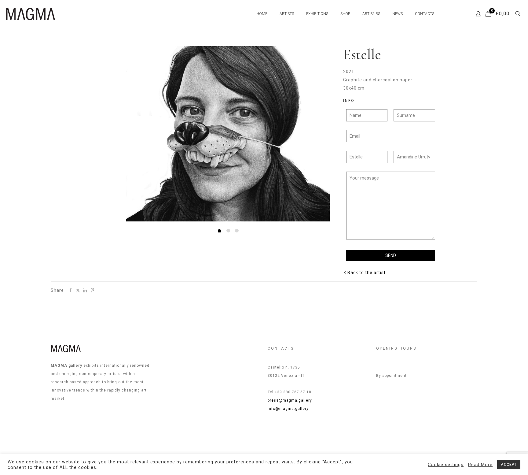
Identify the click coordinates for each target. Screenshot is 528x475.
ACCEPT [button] (509, 464)
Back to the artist (366, 272)
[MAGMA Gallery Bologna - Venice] (30, 14)
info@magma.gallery (288, 408)
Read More (480, 464)
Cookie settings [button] (446, 464)
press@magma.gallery (290, 400)
